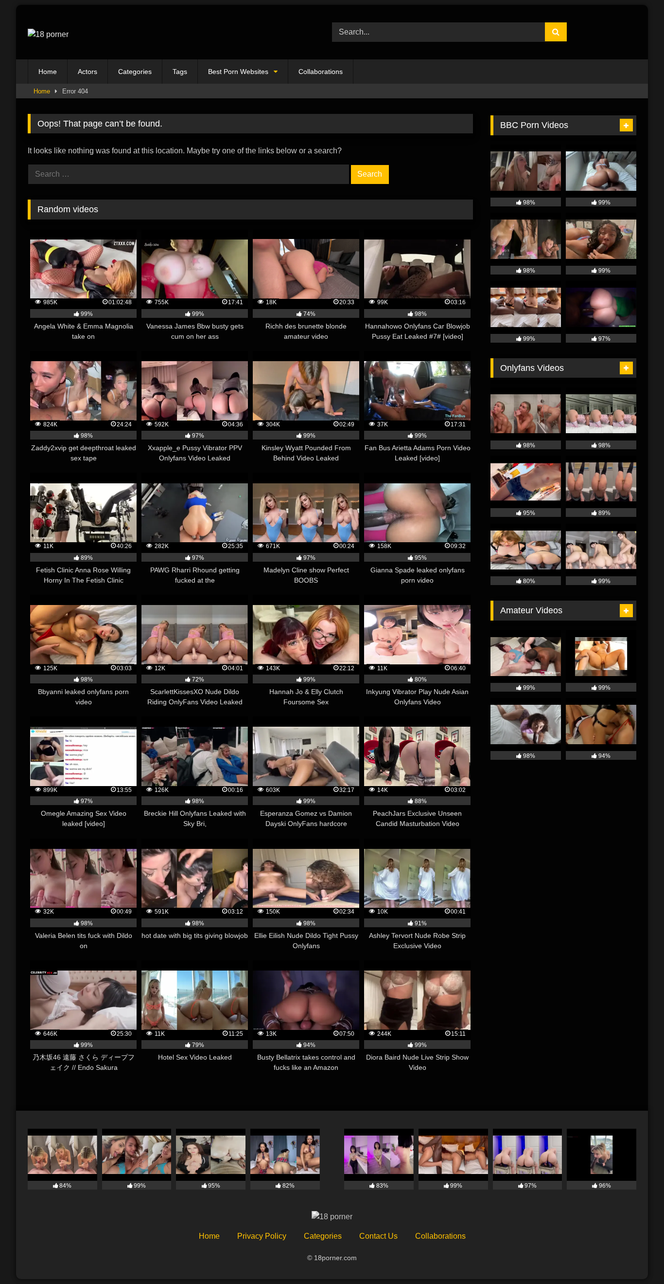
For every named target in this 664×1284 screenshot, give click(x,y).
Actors (87, 71)
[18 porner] (48, 32)
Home (47, 71)
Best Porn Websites (238, 71)
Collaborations (320, 71)
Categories (135, 71)
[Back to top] (634, 1255)
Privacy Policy (261, 1236)
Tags (180, 71)
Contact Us (378, 1236)
